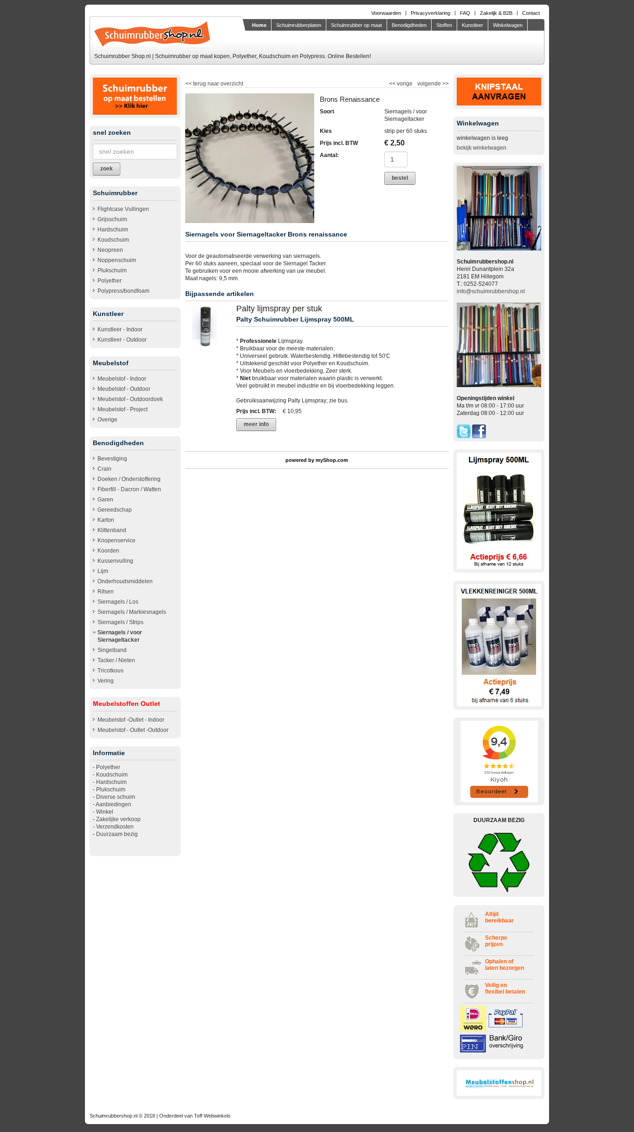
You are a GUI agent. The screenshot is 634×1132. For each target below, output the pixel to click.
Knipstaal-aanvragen (275, 39)
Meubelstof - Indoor (121, 378)
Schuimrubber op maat (356, 25)
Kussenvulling (115, 561)
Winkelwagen (508, 25)
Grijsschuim (112, 219)
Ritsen (105, 591)
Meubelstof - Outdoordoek (130, 399)
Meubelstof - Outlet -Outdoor (132, 730)
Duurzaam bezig (117, 834)
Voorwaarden (386, 13)
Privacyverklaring (430, 13)
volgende (433, 83)
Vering (105, 681)
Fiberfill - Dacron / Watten (129, 489)
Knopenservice (116, 540)
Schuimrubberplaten (298, 25)
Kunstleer (472, 25)
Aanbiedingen (113, 804)
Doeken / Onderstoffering (129, 479)
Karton (105, 520)
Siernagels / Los (117, 602)
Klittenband (111, 530)
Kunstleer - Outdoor (122, 339)
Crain (104, 469)
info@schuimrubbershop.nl (491, 291)
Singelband (112, 650)
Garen (105, 499)
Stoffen (444, 25)
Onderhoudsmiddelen (125, 581)
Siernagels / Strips (120, 622)
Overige (107, 419)
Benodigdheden (409, 25)
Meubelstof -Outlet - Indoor (130, 720)
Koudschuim (113, 240)
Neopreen (110, 250)
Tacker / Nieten (116, 660)
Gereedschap (114, 510)
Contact (531, 13)
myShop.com (332, 460)
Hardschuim (112, 229)
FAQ (465, 13)
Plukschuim (112, 270)
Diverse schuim (115, 797)
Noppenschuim (116, 260)
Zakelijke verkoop (118, 819)
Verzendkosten (115, 826)
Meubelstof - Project (122, 409)
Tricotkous (110, 670)
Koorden (108, 550)
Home (259, 25)
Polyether (109, 280)
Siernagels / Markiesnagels (131, 612)
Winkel (104, 812)
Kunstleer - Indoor (119, 329)
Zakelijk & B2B (496, 13)
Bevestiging (112, 458)
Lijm (102, 571)
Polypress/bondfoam (123, 291)
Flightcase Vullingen (123, 209)
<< (393, 83)
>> (445, 83)
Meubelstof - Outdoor (123, 389)
